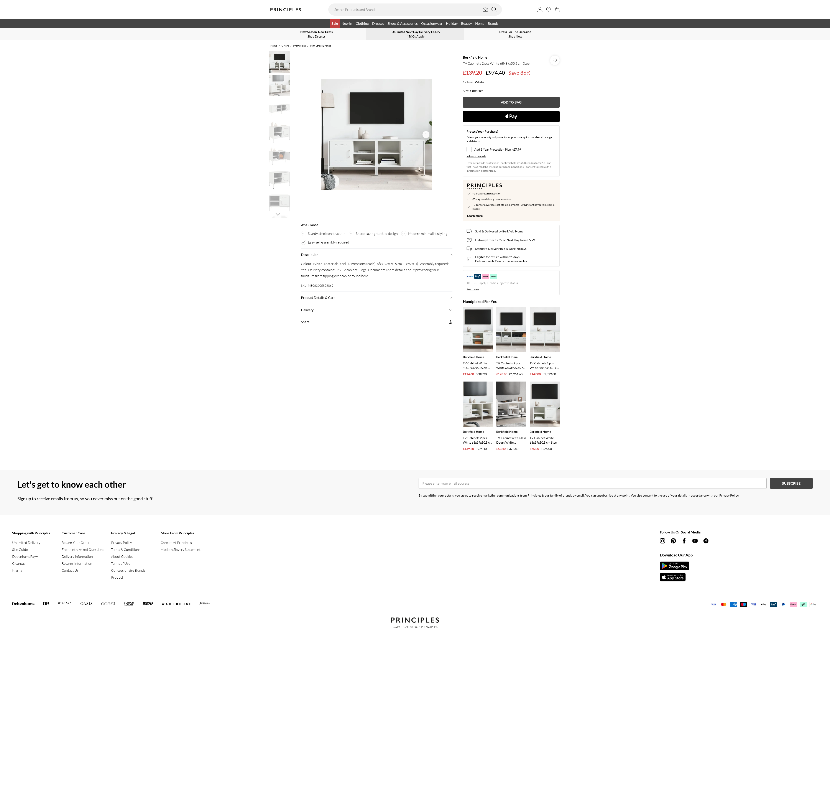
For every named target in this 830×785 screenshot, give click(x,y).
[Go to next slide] (425, 134)
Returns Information (77, 563)
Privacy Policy (121, 542)
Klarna (17, 570)
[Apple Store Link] (674, 577)
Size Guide (20, 549)
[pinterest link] (673, 540)
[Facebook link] (684, 540)
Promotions (299, 45)
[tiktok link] (705, 540)
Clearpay (19, 563)
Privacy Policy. (729, 495)
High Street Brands (320, 45)
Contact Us (70, 570)
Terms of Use (120, 563)
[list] (376, 134)
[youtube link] (695, 540)
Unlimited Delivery (26, 542)
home (273, 45)
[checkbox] (511, 149)
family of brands (561, 495)
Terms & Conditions (125, 549)
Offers (285, 45)
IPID (491, 166)
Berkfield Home (475, 57)
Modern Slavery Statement (181, 549)
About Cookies (122, 556)
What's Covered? (476, 156)
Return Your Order (76, 542)
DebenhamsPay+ (25, 556)
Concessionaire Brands (128, 570)
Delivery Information (77, 556)
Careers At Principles (176, 542)
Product (117, 577)
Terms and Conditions (511, 166)
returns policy (519, 261)
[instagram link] (662, 540)
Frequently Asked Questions (83, 549)
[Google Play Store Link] (674, 565)
